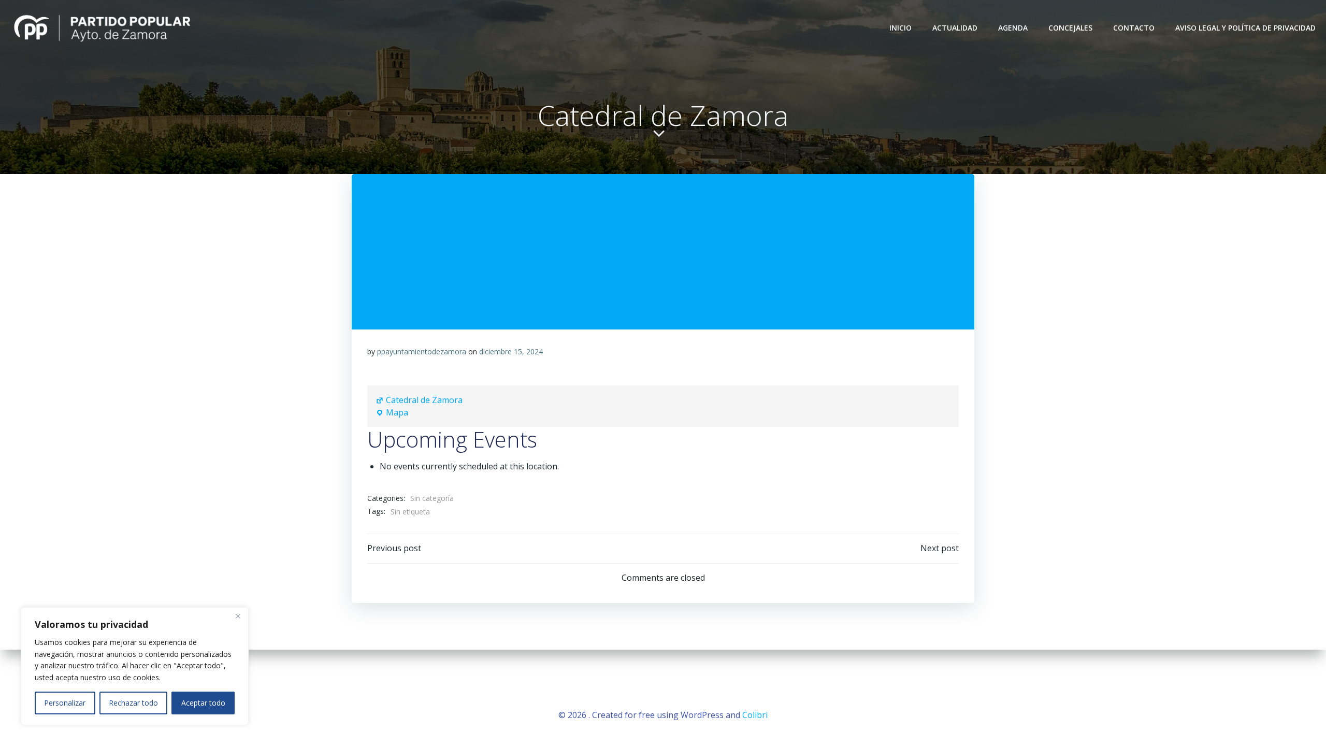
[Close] (238, 616)
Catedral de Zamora (424, 400)
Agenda (1013, 28)
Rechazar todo (133, 703)
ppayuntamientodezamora (421, 351)
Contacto (1134, 28)
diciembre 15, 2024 (511, 351)
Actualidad (954, 28)
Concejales (1070, 28)
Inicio (900, 28)
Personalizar (64, 703)
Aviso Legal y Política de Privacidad (1245, 28)
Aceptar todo (203, 703)
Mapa (392, 413)
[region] (135, 666)
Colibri (755, 715)
